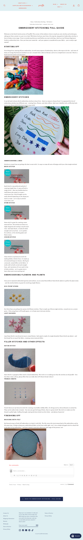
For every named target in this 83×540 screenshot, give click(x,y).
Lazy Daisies (10, 313)
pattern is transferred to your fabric (54, 40)
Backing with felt (12, 419)
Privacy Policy (6, 529)
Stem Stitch (9, 203)
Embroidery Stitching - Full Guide (43, 22)
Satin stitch (10, 345)
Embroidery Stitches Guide (36, 24)
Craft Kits (22, 3)
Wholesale (5, 524)
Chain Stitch (10, 237)
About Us (63, 4)
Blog (55, 4)
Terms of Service (49, 513)
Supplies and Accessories (22, 5)
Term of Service (7, 526)
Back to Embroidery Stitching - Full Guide (42, 499)
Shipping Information (8, 518)
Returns (5, 521)
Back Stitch (9, 166)
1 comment (45, 24)
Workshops (23, 8)
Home (32, 22)
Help (59, 7)
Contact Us (6, 513)
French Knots (10, 379)
